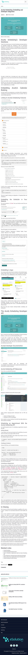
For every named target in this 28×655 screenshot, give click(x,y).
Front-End (2, 624)
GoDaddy (18, 231)
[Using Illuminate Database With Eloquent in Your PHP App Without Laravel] (4, 604)
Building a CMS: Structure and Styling (15, 596)
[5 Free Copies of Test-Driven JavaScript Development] (4, 592)
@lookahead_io (8, 84)
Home (2, 6)
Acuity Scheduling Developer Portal (10, 551)
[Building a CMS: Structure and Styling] (4, 598)
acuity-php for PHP (7, 417)
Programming (3, 627)
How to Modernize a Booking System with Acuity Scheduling (15, 555)
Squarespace (13, 231)
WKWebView (12, 274)
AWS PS (25, 653)
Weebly (22, 231)
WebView (20, 274)
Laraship (17, 653)
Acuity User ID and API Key (17, 432)
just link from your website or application (15, 106)
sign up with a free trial (15, 433)
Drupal (25, 231)
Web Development (4, 619)
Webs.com (7, 232)
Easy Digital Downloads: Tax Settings (15, 609)
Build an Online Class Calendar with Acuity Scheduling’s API (14, 556)
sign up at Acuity (22, 76)
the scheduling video (12, 64)
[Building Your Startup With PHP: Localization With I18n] (4, 586)
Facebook (3, 231)
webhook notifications (16, 535)
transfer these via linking (5, 187)
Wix (10, 232)
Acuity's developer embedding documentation (10, 153)
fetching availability (9, 458)
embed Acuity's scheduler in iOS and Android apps (17, 272)
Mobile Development (4, 622)
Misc (2, 632)
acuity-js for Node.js (7, 415)
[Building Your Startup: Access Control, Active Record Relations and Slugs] (4, 579)
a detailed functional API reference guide (12, 392)
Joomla (2, 232)
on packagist (13, 417)
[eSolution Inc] (5, 1)
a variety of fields (11, 166)
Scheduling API (16, 335)
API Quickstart (12, 371)
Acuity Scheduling (16, 44)
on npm (12, 415)
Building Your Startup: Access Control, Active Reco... (18, 577)
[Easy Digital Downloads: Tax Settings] (4, 611)
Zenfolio (13, 232)
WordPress (8, 231)
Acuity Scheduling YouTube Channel (10, 558)
